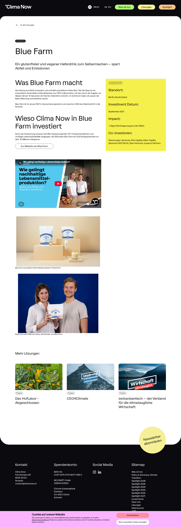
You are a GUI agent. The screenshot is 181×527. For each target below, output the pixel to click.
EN (109, 7)
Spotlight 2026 (138, 481)
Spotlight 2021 (138, 496)
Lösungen (146, 7)
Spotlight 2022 (138, 493)
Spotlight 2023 (138, 490)
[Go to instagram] (95, 472)
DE (106, 7)
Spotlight (167, 7)
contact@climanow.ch (26, 483)
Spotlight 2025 (138, 484)
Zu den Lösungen (27, 25)
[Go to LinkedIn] (99, 472)
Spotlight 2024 (138, 487)
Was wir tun (124, 7)
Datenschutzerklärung (40, 520)
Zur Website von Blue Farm (34, 146)
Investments (138, 499)
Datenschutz (138, 508)
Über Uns (136, 502)
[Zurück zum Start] (18, 8)
